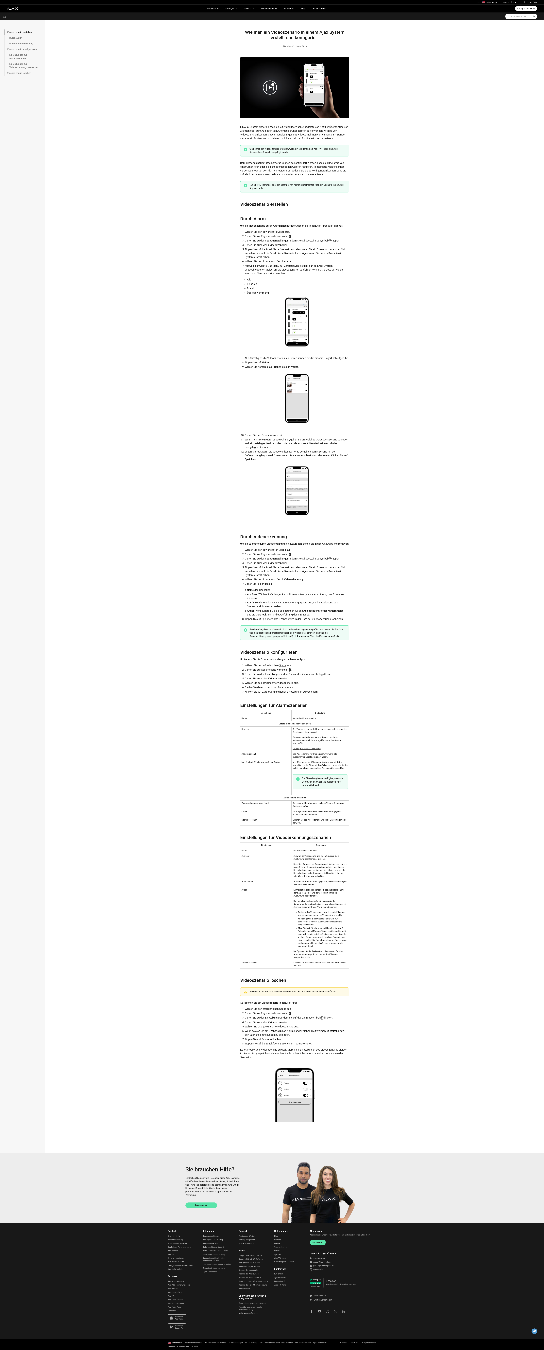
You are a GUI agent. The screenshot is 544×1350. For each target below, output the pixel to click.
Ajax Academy (280, 1278)
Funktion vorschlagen (322, 1300)
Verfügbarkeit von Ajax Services (251, 1263)
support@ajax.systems (322, 1262)
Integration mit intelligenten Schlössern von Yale (214, 1259)
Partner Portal (279, 1281)
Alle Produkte (173, 1251)
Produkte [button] (211, 8)
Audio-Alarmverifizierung (248, 1313)
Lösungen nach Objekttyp (213, 1240)
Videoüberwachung (175, 1240)
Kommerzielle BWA (210, 1243)
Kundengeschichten (211, 1236)
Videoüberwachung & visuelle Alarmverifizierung (250, 1308)
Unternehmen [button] (267, 8)
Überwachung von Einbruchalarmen (252, 1303)
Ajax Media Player (175, 1307)
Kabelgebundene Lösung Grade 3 (216, 1251)
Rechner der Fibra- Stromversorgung (253, 1285)
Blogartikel (330, 358)
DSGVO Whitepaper (235, 1343)
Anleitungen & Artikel (247, 1236)
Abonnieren (317, 1242)
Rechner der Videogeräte (248, 1270)
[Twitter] (335, 1311)
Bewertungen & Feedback (284, 1262)
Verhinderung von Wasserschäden (217, 1264)
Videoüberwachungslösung (214, 1254)
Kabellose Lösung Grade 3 (213, 1247)
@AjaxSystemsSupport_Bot (323, 1266)
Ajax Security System (176, 1281)
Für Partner (289, 8)
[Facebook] (311, 1311)
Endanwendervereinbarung (178, 1346)
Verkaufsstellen (318, 8)
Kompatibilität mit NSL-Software (251, 1259)
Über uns (277, 1240)
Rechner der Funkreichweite (250, 1278)
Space (280, 231)
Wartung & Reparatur (247, 1240)
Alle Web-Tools (244, 1289)
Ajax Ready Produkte (176, 1262)
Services (171, 1254)
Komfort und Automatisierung (179, 1247)
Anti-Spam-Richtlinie (303, 1343)
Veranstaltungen (280, 1247)
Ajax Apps (322, 225)
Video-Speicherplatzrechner (249, 1267)
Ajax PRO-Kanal (280, 1258)
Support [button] (247, 8)
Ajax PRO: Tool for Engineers (179, 1285)
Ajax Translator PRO (175, 1300)
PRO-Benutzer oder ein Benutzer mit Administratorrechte (285, 185)
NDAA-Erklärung (251, 1343)
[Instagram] (327, 1311)
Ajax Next (278, 1254)
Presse (277, 1243)
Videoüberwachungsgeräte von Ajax (304, 126)
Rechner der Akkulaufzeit (249, 1274)
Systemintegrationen (176, 1258)
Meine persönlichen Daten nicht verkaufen (276, 1343)
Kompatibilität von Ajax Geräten (251, 1255)
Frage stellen (201, 1205)
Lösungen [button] (230, 8)
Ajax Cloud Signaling (176, 1303)
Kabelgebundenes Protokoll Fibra (180, 1266)
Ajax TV (171, 1296)
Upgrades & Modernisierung (214, 1268)
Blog (303, 8)
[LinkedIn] (343, 1311)
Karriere (277, 1251)
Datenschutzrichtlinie (193, 1343)
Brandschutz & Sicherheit (178, 1243)
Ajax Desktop (173, 1289)
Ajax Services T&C (320, 1343)
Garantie (194, 1346)
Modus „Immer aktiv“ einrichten (307, 748)
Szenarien (172, 1311)
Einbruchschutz (174, 1236)
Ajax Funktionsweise (211, 1272)
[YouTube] (319, 1311)
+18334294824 (319, 1258)
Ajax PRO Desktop (175, 1292)
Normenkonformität (246, 1243)
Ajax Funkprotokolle (175, 1269)
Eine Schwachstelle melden (215, 1343)
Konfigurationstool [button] (526, 8)
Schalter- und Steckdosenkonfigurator (253, 1281)
